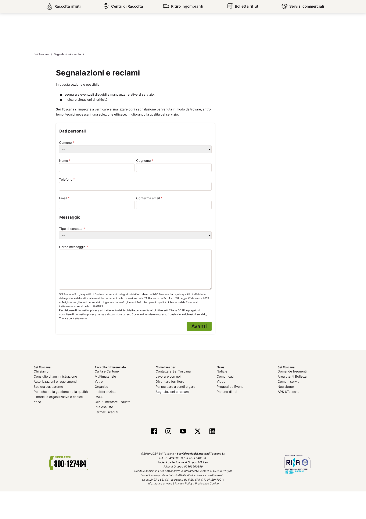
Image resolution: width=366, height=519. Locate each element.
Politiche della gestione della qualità (61, 391)
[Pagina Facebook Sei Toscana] (154, 431)
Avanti (200, 326)
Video (221, 381)
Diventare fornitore (170, 381)
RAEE (99, 396)
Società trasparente (48, 386)
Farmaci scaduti (106, 411)
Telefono (67, 179)
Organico (101, 386)
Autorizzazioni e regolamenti (55, 381)
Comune (66, 142)
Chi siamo (41, 371)
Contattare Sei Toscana (173, 371)
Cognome (144, 161)
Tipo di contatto (72, 229)
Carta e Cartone (107, 371)
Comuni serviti (288, 381)
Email (64, 198)
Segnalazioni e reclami (173, 391)
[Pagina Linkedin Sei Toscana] (212, 431)
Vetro (99, 381)
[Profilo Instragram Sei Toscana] (168, 431)
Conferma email (149, 198)
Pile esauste (104, 406)
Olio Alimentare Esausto (112, 401)
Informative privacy (160, 482)
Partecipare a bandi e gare (175, 386)
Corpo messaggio (73, 247)
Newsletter (286, 386)
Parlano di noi (227, 391)
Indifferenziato (105, 391)
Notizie (222, 371)
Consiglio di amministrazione (55, 376)
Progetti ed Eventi (230, 386)
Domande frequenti (292, 371)
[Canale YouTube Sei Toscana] (183, 431)
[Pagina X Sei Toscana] (197, 431)
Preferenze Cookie (207, 482)
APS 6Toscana (288, 391)
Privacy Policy (184, 482)
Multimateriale (105, 376)
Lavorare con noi (168, 376)
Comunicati (225, 376)
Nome (65, 161)
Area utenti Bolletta (292, 376)
